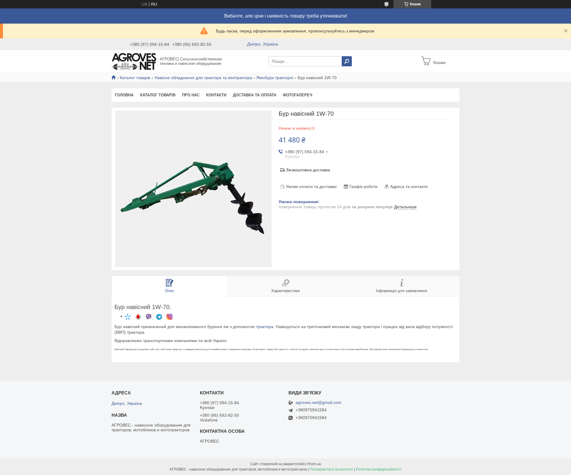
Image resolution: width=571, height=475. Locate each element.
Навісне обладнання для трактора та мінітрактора (203, 77)
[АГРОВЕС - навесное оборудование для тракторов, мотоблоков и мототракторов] (134, 61)
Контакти (216, 95)
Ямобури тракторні (274, 77)
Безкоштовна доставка (308, 169)
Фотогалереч (297, 95)
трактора (264, 326)
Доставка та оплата (254, 95)
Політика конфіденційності (378, 469)
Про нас (191, 95)
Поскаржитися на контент (331, 469)
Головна (124, 95)
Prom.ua (314, 464)
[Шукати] (347, 61)
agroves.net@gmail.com (318, 402)
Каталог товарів (135, 77)
